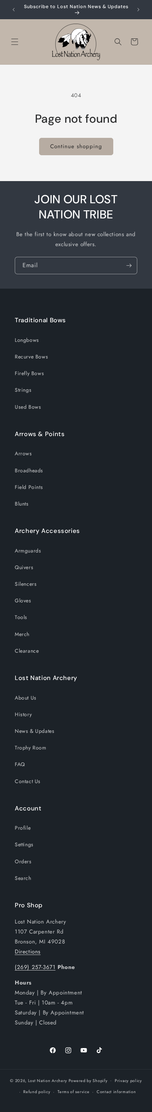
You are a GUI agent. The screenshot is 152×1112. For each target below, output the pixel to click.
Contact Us (28, 781)
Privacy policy (128, 1081)
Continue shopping (76, 146)
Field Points (29, 487)
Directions (28, 952)
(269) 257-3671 (35, 967)
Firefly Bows (29, 373)
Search (23, 878)
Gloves (23, 600)
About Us (26, 697)
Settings (24, 844)
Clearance (27, 650)
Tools (21, 617)
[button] (15, 42)
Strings (23, 390)
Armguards (28, 550)
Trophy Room (30, 747)
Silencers (26, 584)
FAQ (20, 764)
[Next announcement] (138, 9)
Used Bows (28, 407)
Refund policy (36, 1092)
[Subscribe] (129, 265)
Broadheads (29, 470)
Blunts (22, 503)
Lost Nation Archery (47, 1080)
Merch (22, 634)
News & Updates (34, 731)
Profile (23, 828)
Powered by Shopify (88, 1080)
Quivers (24, 567)
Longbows (27, 340)
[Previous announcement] (14, 9)
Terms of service (73, 1092)
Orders (23, 861)
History (23, 714)
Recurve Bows (31, 356)
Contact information (116, 1092)
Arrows (23, 453)
